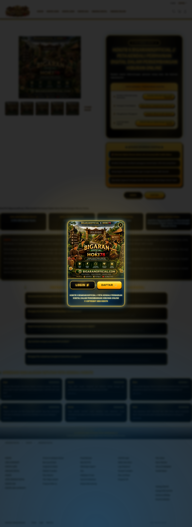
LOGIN (80, 285)
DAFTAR (107, 285)
